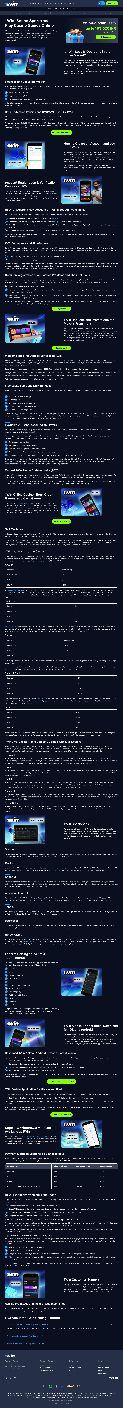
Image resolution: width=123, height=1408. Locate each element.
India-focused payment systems (35, 1136)
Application (32, 3)
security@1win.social (46, 1367)
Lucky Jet (62, 8)
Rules (71, 1365)
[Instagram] (15, 1378)
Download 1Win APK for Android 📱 (61, 1081)
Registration (67, 3)
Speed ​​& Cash (42, 699)
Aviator (50, 8)
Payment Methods (50, 3)
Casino (59, 3)
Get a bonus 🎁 (61, 348)
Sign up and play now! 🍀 (61, 132)
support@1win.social (46, 1365)
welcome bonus (59, 360)
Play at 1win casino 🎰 (61, 521)
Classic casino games (26, 503)
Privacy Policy (73, 1370)
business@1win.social (46, 1370)
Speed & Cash (70, 8)
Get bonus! (107, 37)
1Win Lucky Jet (10, 627)
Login (101, 3)
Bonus (40, 3)
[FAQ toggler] (111, 1324)
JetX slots (21, 733)
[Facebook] (6, 1378)
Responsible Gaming (75, 1367)
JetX (55, 8)
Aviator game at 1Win (16, 590)
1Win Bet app (31, 942)
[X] (10, 1378)
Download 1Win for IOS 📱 (61, 1114)
